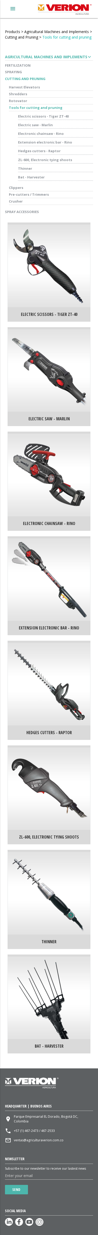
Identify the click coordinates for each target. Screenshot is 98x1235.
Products (12, 31)
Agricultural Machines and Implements (56, 31)
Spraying (13, 72)
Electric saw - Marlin (35, 125)
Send (16, 1189)
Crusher (16, 201)
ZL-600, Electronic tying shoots (45, 159)
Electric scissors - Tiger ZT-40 (43, 116)
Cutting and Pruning (21, 37)
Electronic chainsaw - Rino (41, 133)
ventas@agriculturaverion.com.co (39, 1140)
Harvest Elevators (24, 87)
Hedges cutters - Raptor (39, 151)
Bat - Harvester (31, 177)
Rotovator (18, 100)
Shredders (18, 94)
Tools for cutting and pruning (66, 37)
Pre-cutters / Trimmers (29, 194)
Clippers (16, 187)
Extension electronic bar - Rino (45, 142)
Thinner (25, 168)
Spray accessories (22, 211)
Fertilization (18, 65)
